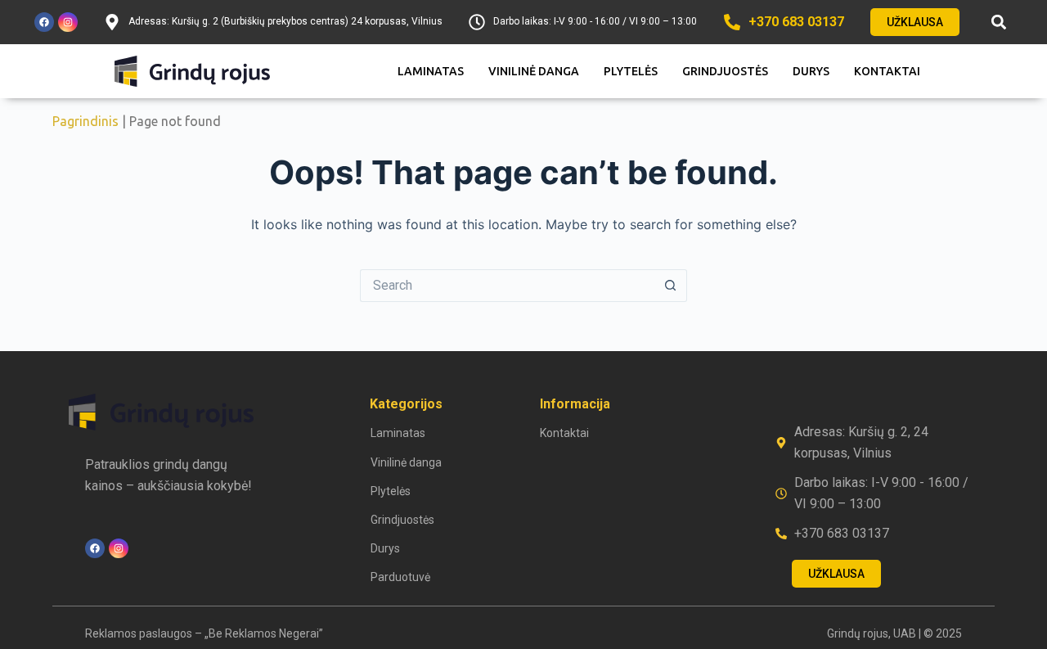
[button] (999, 22)
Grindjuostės (725, 71)
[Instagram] (68, 22)
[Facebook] (44, 22)
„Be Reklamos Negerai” (263, 633)
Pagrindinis (85, 121)
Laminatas (431, 71)
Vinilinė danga (533, 71)
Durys (811, 71)
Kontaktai (887, 71)
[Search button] (670, 285)
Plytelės (631, 71)
